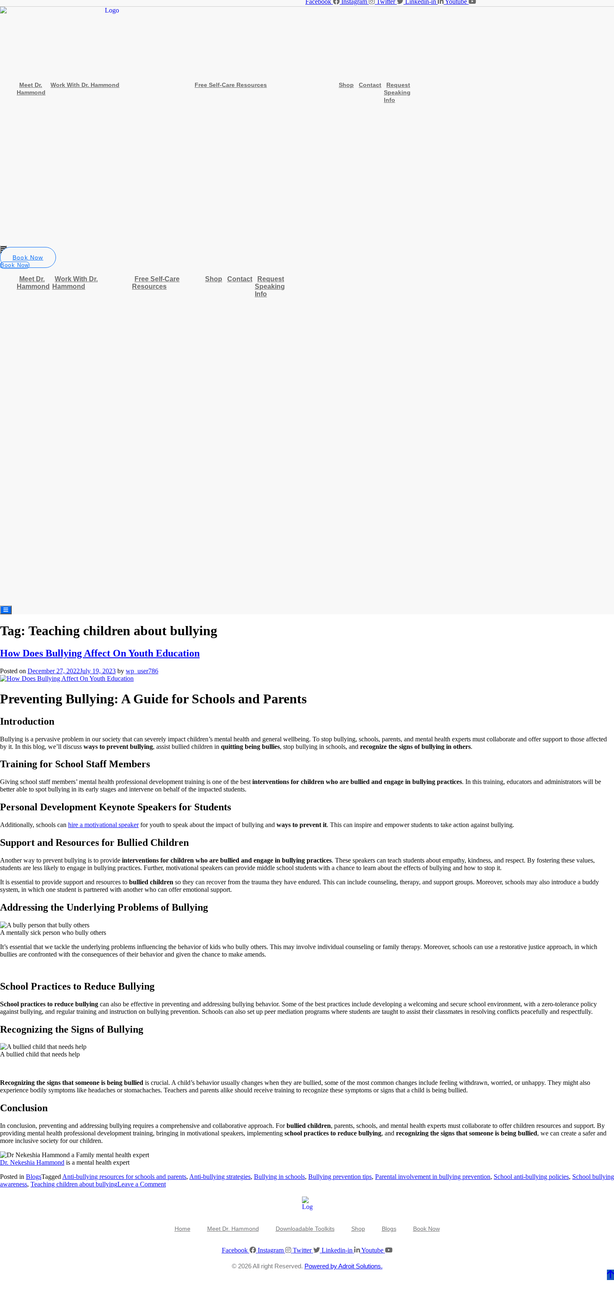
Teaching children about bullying (73, 1184)
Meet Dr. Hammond (31, 88)
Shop (346, 84)
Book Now (426, 1228)
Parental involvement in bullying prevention (432, 1176)
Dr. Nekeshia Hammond (32, 1162)
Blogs (33, 1176)
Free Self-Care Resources (231, 84)
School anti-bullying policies (531, 1176)
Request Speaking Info (397, 92)
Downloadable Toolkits (305, 1228)
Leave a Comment (141, 1184)
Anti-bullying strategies (220, 1176)
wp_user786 (142, 670)
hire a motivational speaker (103, 824)
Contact (370, 84)
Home (182, 1228)
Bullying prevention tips (340, 1176)
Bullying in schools (279, 1176)
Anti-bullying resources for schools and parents (124, 1176)
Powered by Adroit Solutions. (343, 1266)
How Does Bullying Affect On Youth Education (100, 653)
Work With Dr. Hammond (85, 84)
